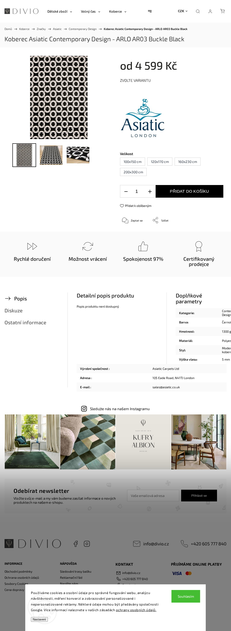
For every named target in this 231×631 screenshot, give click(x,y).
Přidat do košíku (189, 191)
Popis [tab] (20, 298)
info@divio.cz (156, 543)
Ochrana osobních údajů (22, 577)
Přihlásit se (199, 495)
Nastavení (39, 619)
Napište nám (69, 583)
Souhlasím (186, 596)
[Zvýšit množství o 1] (149, 191)
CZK (181, 11)
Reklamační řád (71, 577)
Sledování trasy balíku (75, 571)
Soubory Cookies (16, 583)
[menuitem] (59, 11)
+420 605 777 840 (208, 543)
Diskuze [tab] (14, 310)
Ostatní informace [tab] (25, 322)
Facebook (75, 543)
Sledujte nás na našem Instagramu (120, 408)
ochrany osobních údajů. (136, 610)
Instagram (86, 543)
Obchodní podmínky (18, 571)
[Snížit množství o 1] (126, 191)
